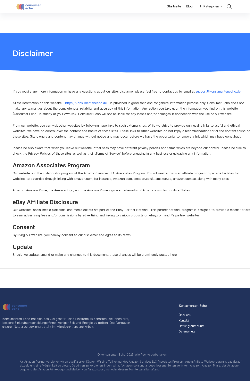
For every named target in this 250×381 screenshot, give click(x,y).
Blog (189, 6)
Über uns (185, 315)
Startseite (174, 6)
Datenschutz (187, 331)
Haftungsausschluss (191, 326)
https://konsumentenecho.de (86, 103)
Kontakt (184, 320)
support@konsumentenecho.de (218, 91)
